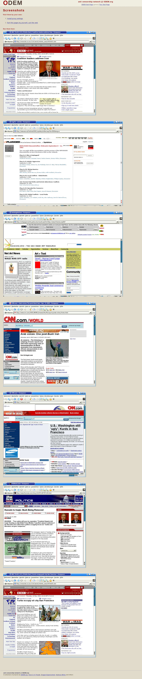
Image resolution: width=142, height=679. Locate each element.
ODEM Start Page (87, 4)
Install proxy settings (15, 18)
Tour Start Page (104, 4)
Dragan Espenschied (48, 674)
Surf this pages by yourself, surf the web (22, 22)
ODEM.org (24, 674)
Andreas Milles (61, 674)
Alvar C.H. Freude (34, 674)
